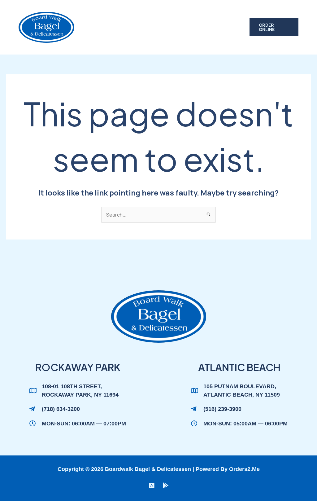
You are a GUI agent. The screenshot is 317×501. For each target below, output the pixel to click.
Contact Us (106, 40)
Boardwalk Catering (170, 13)
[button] (274, 27)
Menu (122, 13)
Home (97, 13)
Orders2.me (244, 469)
